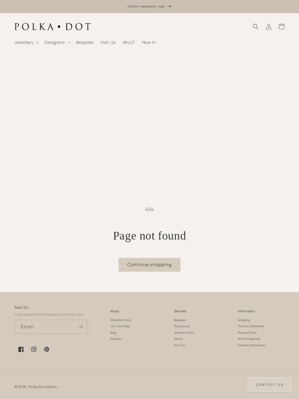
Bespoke (180, 320)
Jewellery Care (184, 332)
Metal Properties (249, 339)
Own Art (179, 345)
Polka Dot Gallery (43, 386)
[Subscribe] (80, 327)
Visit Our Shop (120, 326)
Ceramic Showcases (251, 345)
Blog (113, 332)
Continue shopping (149, 264)
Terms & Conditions (251, 326)
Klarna (178, 339)
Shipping (244, 320)
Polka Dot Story (120, 320)
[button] (26, 42)
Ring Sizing (182, 326)
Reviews (116, 339)
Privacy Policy (247, 332)
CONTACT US (270, 384)
